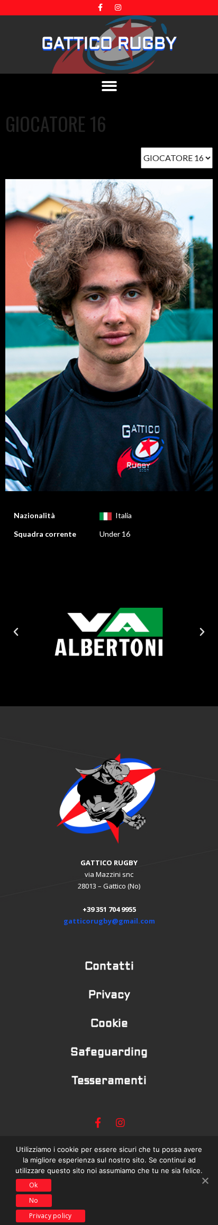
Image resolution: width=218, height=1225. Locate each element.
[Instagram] (118, 7)
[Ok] (204, 1180)
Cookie (109, 1024)
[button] (109, 86)
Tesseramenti (109, 1081)
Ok (33, 1185)
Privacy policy (50, 1215)
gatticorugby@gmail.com (109, 921)
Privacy (109, 995)
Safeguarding (109, 1053)
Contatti (109, 967)
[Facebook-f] (100, 7)
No (34, 1200)
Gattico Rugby (109, 44)
